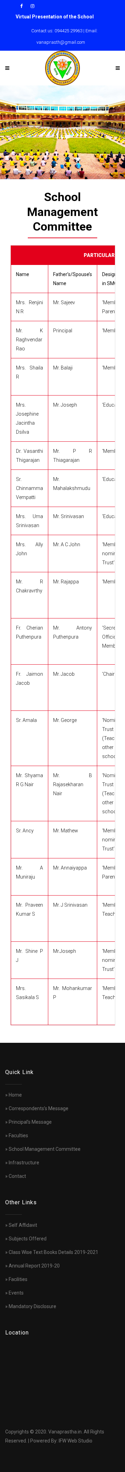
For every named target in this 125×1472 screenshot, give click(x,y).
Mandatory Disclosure (32, 1306)
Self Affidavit (23, 1225)
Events (16, 1293)
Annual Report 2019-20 (34, 1266)
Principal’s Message (30, 1122)
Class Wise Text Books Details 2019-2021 (53, 1252)
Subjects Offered (28, 1238)
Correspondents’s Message (38, 1108)
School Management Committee (45, 1149)
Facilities (18, 1279)
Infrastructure (24, 1162)
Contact (17, 1176)
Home (15, 1095)
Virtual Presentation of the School (55, 16)
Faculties (18, 1135)
